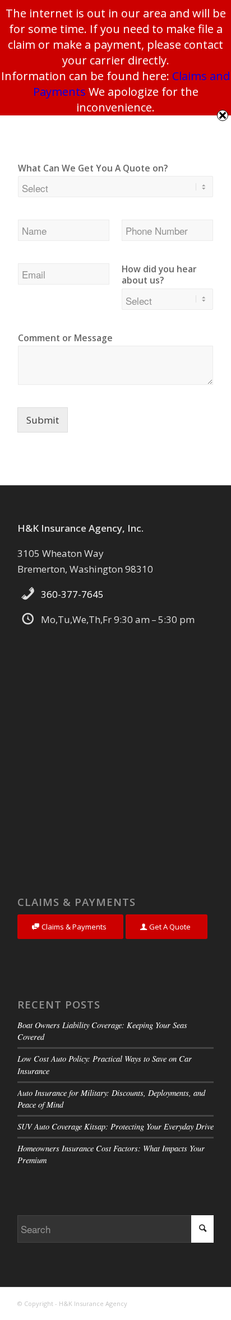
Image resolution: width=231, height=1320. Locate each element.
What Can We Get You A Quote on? (93, 168)
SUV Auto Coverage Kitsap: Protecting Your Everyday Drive (115, 1126)
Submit (42, 419)
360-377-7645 (72, 594)
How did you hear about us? (159, 274)
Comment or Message (65, 337)
